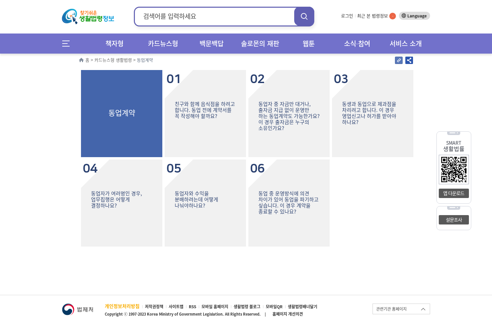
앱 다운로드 (453, 193)
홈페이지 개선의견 (287, 314)
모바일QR (274, 307)
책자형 (114, 43)
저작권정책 (154, 307)
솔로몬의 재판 (260, 43)
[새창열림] (77, 307)
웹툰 (309, 43)
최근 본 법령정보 (375, 15)
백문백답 (211, 43)
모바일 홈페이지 (214, 307)
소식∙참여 (357, 43)
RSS (192, 307)
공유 (409, 60)
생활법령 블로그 (247, 307)
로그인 (347, 15)
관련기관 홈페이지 (391, 309)
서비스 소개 (406, 43)
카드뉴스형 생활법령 (113, 60)
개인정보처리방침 (122, 306)
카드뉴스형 (163, 43)
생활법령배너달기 (302, 307)
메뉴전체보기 (68, 43)
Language (417, 16)
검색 (304, 16)
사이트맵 (176, 307)
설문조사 (454, 219)
